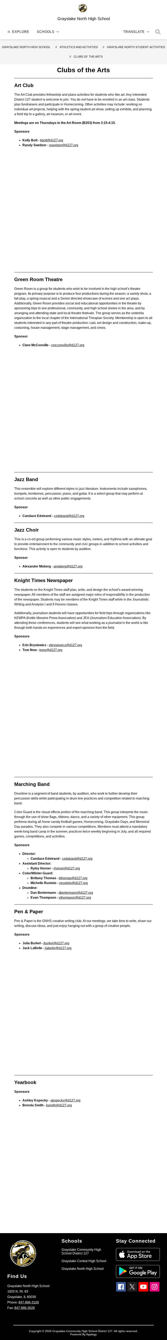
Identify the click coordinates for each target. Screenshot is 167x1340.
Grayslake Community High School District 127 (81, 1251)
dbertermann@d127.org (76, 892)
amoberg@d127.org (68, 566)
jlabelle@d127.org (58, 948)
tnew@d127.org (50, 650)
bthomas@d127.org (73, 878)
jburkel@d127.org (56, 943)
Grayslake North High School (26, 47)
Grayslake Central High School (84, 1261)
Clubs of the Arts (88, 56)
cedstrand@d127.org (69, 516)
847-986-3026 (24, 1308)
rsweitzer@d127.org (63, 145)
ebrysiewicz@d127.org (65, 645)
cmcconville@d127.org (67, 345)
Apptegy (91, 1334)
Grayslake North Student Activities (136, 47)
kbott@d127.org (51, 140)
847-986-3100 (29, 1302)
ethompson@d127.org (75, 897)
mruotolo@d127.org (73, 883)
